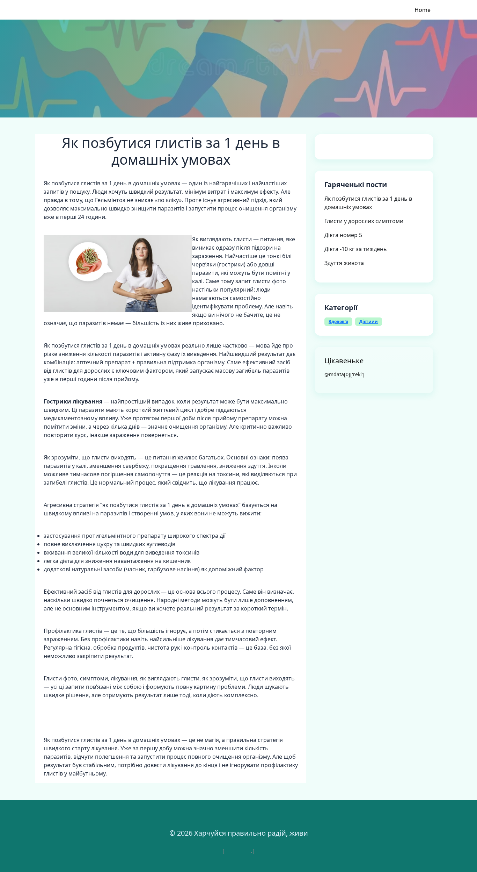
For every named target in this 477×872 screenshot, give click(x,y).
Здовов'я (338, 321)
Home (422, 10)
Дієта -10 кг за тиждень (355, 249)
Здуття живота (344, 263)
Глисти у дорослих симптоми (363, 221)
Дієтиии (368, 321)
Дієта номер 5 (343, 235)
